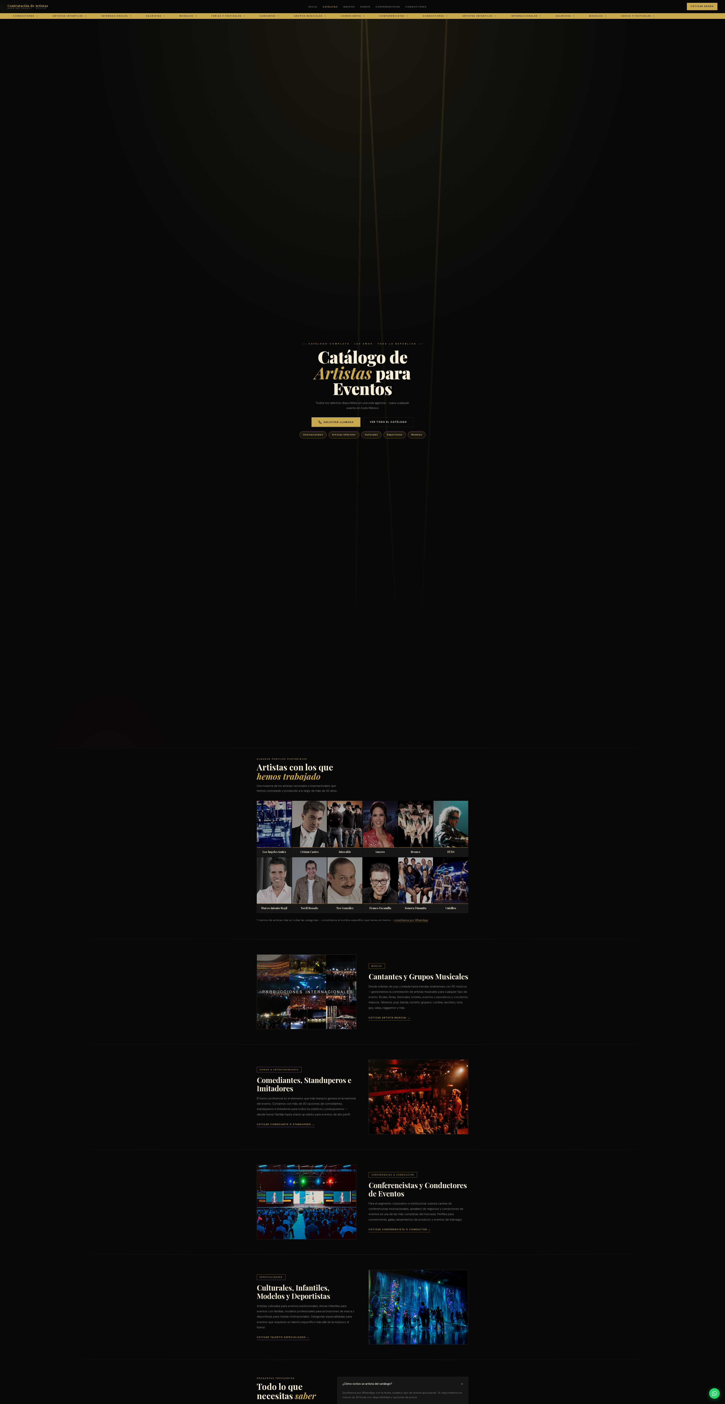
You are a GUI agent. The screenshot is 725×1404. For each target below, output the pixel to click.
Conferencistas (388, 6)
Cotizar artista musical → (389, 1017)
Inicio (312, 6)
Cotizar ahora (702, 6)
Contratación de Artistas (28, 6)
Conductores (416, 6)
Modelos (416, 434)
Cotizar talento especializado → (283, 1337)
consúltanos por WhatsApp (411, 920)
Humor (365, 6)
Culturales (371, 434)
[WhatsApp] (714, 1393)
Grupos (349, 6)
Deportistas (394, 434)
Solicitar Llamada (339, 422)
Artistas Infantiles (344, 434)
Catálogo (330, 6)
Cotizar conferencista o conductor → (400, 1229)
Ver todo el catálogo (388, 422)
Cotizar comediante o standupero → (286, 1124)
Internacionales (313, 434)
